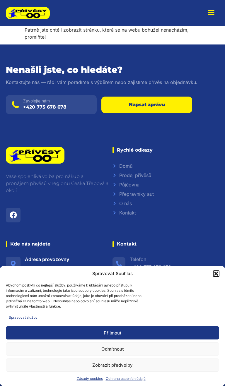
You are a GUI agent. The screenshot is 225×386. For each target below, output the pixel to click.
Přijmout (113, 333)
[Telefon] (118, 263)
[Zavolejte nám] (15, 104)
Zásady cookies (90, 378)
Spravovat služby (23, 317)
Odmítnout (112, 349)
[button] (216, 274)
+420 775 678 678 (45, 107)
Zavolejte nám (36, 100)
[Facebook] (13, 215)
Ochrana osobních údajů (126, 378)
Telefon (138, 259)
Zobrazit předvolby (112, 365)
